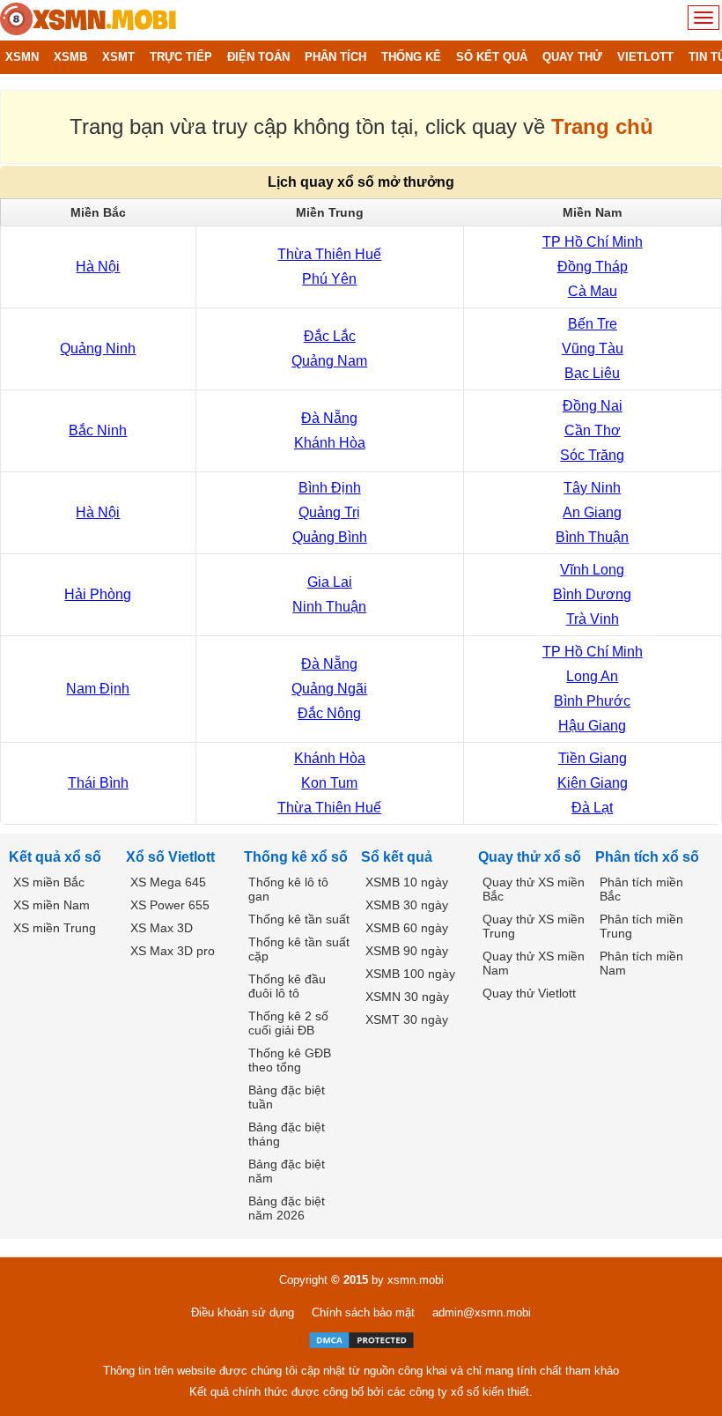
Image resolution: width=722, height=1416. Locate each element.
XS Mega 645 (168, 882)
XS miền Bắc (49, 882)
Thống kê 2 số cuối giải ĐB (288, 1023)
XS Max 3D (161, 928)
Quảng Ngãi (329, 688)
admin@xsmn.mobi (481, 1312)
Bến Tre (592, 323)
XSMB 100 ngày (410, 974)
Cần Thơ (592, 430)
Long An (592, 676)
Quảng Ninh (98, 348)
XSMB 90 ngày (406, 951)
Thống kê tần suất (299, 919)
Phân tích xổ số (647, 856)
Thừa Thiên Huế (329, 254)
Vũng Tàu (592, 348)
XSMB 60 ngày (406, 928)
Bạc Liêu (592, 373)
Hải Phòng (97, 594)
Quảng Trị (329, 512)
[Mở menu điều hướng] (703, 17)
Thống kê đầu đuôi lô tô (287, 986)
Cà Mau (592, 291)
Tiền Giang (592, 758)
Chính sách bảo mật (363, 1312)
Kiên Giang (592, 782)
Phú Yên (329, 278)
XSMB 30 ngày (406, 905)
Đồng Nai (593, 405)
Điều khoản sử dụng (242, 1312)
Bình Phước (592, 700)
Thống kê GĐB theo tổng (289, 1060)
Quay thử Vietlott (529, 993)
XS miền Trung (54, 928)
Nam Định (97, 688)
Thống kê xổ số (296, 856)
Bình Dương (592, 594)
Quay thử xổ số (529, 856)
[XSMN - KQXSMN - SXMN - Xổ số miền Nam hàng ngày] (88, 20)
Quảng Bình (329, 537)
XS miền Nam (51, 905)
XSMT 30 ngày (406, 1019)
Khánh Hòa (329, 442)
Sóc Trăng (592, 455)
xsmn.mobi (415, 1279)
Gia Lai (329, 582)
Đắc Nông (329, 713)
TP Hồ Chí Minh (592, 241)
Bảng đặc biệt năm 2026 (286, 1208)
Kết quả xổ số (55, 856)
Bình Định (329, 487)
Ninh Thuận (329, 606)
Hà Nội (98, 266)
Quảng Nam (329, 360)
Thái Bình (98, 782)
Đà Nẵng (329, 418)
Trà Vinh (592, 619)
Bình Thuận (592, 537)
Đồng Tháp (592, 266)
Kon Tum (329, 782)
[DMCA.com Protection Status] (361, 1340)
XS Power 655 (170, 905)
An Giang (592, 512)
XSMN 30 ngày (407, 997)
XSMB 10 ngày (406, 882)
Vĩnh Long (592, 569)
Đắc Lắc (330, 336)
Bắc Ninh (98, 430)
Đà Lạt (592, 807)
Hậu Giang (592, 725)
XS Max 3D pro (172, 951)
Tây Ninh (592, 487)
